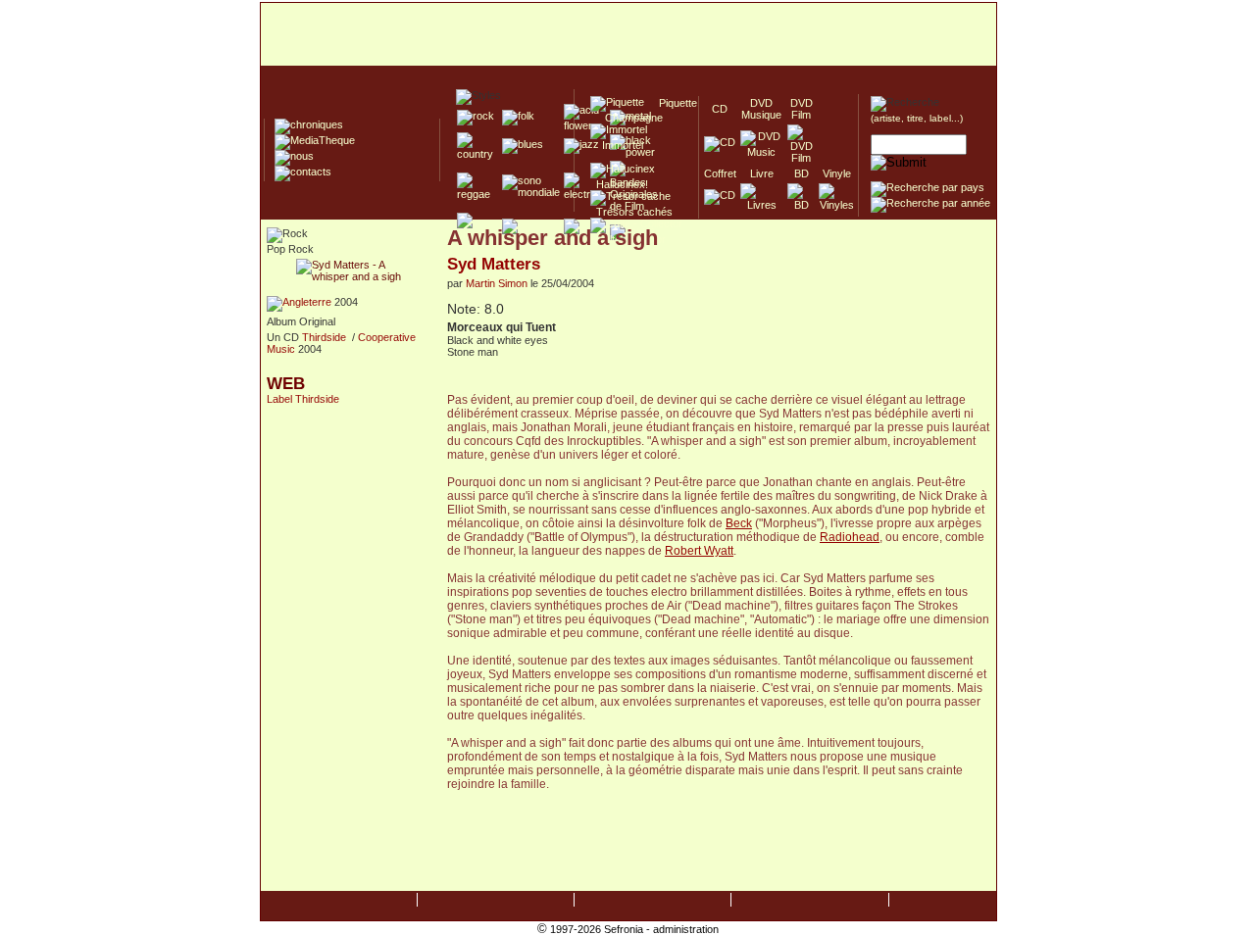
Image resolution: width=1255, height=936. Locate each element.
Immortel (616, 145)
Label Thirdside (303, 399)
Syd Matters (493, 263)
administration (686, 929)
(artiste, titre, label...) (917, 118)
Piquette (672, 103)
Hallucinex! (619, 184)
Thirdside (324, 337)
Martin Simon (496, 283)
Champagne (628, 117)
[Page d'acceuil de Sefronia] (628, 35)
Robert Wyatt (699, 551)
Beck (739, 523)
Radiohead (849, 537)
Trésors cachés (631, 212)
